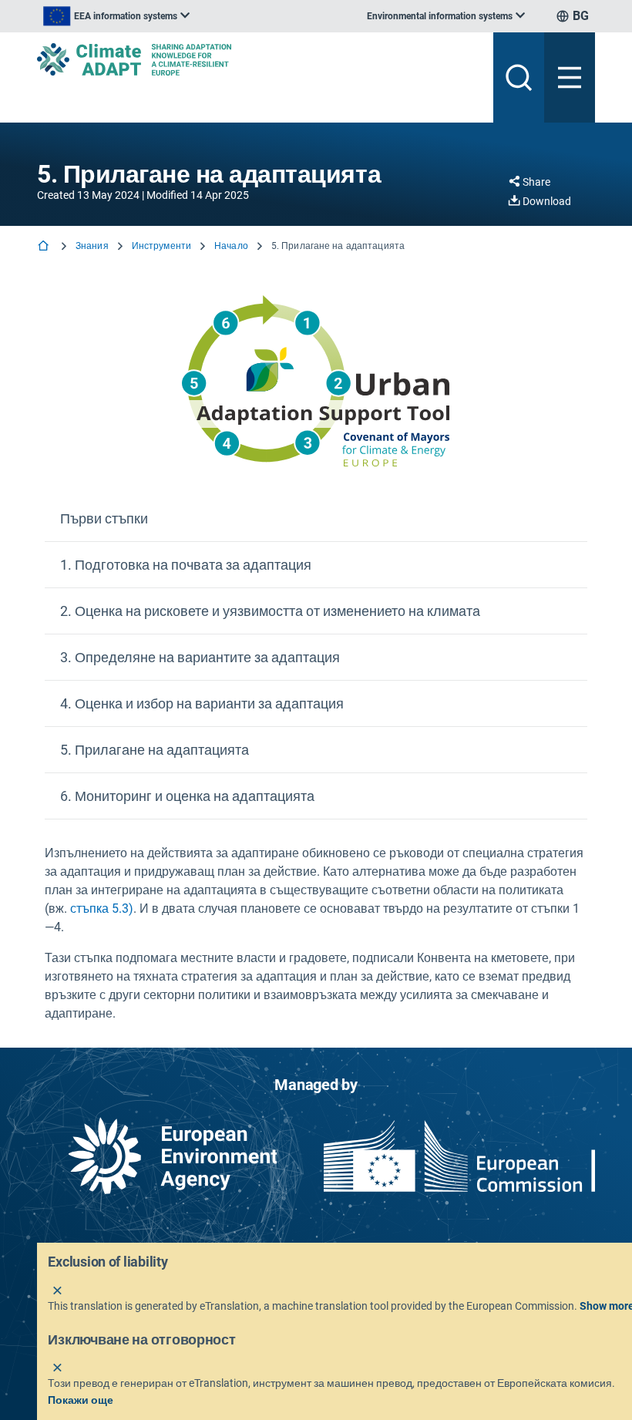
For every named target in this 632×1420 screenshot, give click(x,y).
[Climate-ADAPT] (259, 59)
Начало (231, 246)
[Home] (44, 247)
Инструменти (161, 246)
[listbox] (116, 16)
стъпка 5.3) (101, 908)
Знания (92, 246)
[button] (316, 519)
